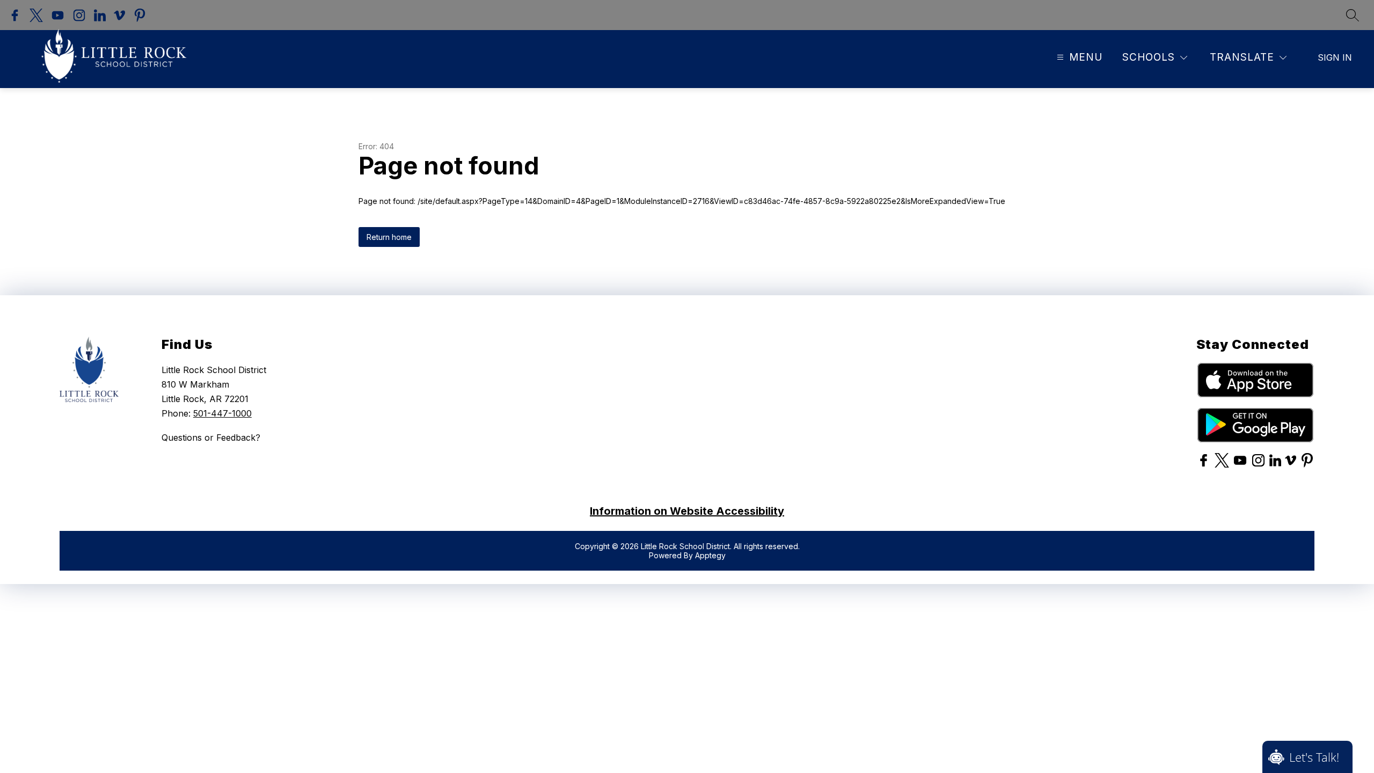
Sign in (1335, 57)
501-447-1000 (222, 413)
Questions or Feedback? (211, 437)
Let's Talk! (1314, 757)
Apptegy (710, 555)
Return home (389, 237)
